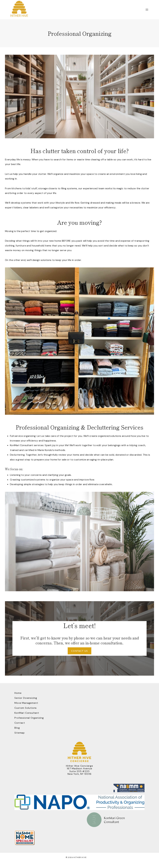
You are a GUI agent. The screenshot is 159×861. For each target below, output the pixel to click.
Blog (17, 727)
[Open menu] (147, 9)
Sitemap (19, 732)
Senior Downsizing (25, 698)
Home (17, 693)
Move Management (26, 703)
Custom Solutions (25, 707)
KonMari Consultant (26, 712)
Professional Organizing (29, 717)
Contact (19, 722)
